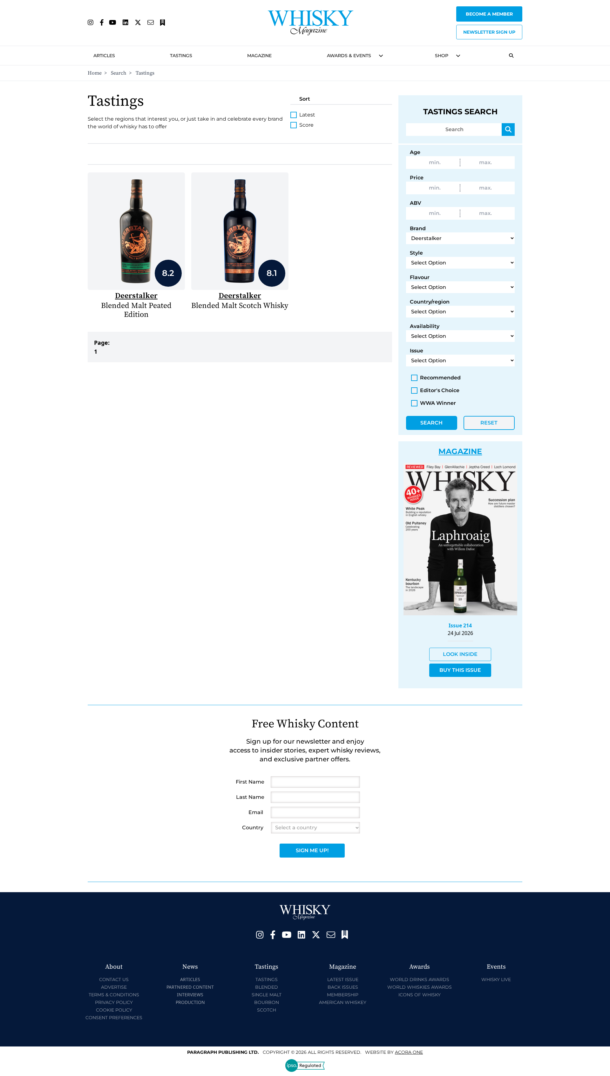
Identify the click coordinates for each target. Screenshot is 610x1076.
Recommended (440, 378)
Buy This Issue (460, 670)
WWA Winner (438, 403)
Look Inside (460, 654)
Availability (424, 326)
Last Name (250, 797)
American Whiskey (342, 1002)
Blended (266, 987)
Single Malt (266, 995)
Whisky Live (496, 979)
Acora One (409, 1052)
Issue (416, 351)
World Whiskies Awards (419, 987)
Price (417, 178)
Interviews (190, 995)
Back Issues (343, 987)
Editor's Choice (439, 390)
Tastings (181, 55)
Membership (342, 995)
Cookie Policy (114, 1010)
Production (190, 1002)
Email (255, 812)
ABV (415, 203)
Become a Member (489, 14)
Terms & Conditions (114, 995)
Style (416, 253)
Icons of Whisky (419, 995)
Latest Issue (342, 979)
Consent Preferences (113, 1017)
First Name (250, 782)
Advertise (114, 987)
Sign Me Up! (312, 850)
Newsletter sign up (489, 32)
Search (118, 73)
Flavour (420, 277)
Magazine (259, 55)
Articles (104, 55)
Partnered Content (190, 987)
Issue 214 (460, 625)
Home (95, 73)
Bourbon (266, 1002)
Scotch (266, 1010)
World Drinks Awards (419, 979)
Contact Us (114, 979)
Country (252, 828)
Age (415, 152)
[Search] (508, 129)
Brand (418, 228)
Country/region (430, 302)
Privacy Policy (114, 1002)
